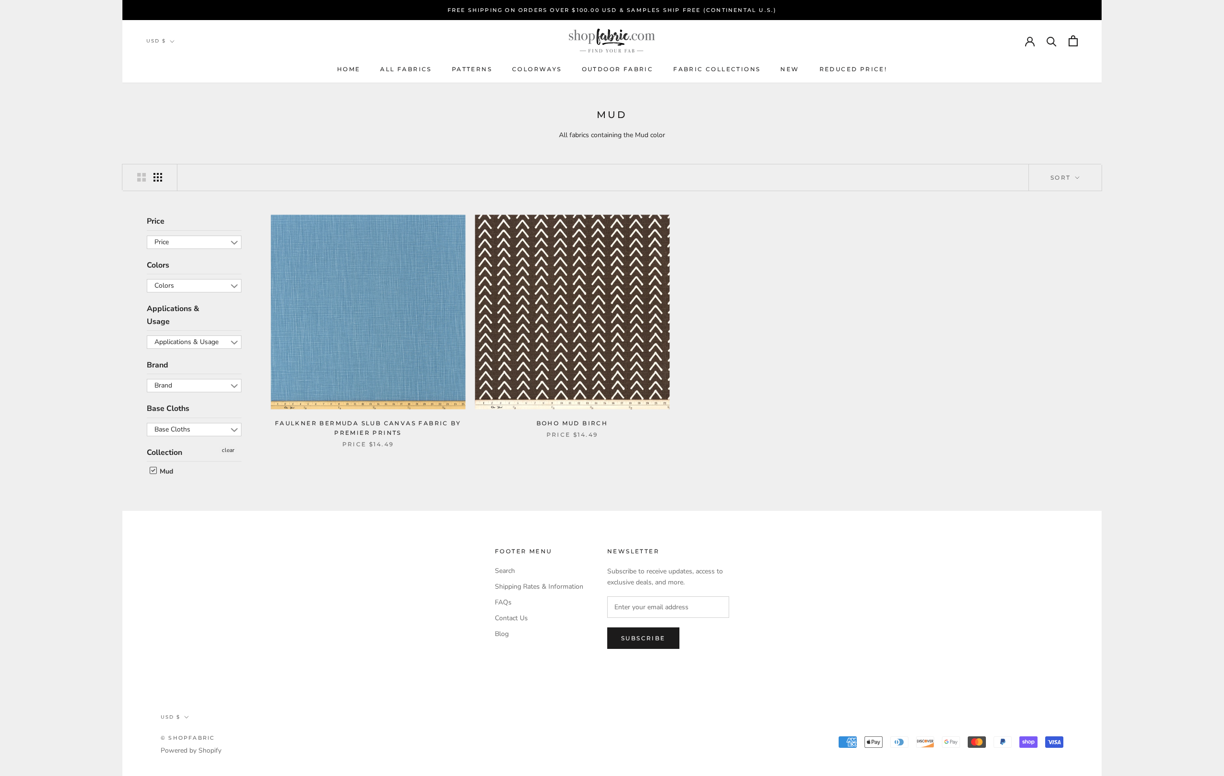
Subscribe (643, 638)
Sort (1061, 177)
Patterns (472, 69)
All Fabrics (405, 69)
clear (228, 450)
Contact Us (511, 618)
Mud (165, 471)
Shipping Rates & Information (539, 586)
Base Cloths (168, 408)
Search (505, 570)
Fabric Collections (716, 69)
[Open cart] (1073, 40)
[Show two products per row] (141, 177)
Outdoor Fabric (618, 69)
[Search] (1052, 41)
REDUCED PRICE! (853, 69)
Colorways (537, 69)
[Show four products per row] (157, 177)
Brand (157, 365)
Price (155, 221)
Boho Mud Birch (572, 423)
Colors (158, 265)
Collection (164, 452)
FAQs (503, 602)
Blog (502, 633)
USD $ (156, 41)
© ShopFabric (188, 737)
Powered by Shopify (191, 750)
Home (349, 69)
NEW (789, 69)
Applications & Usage (173, 314)
